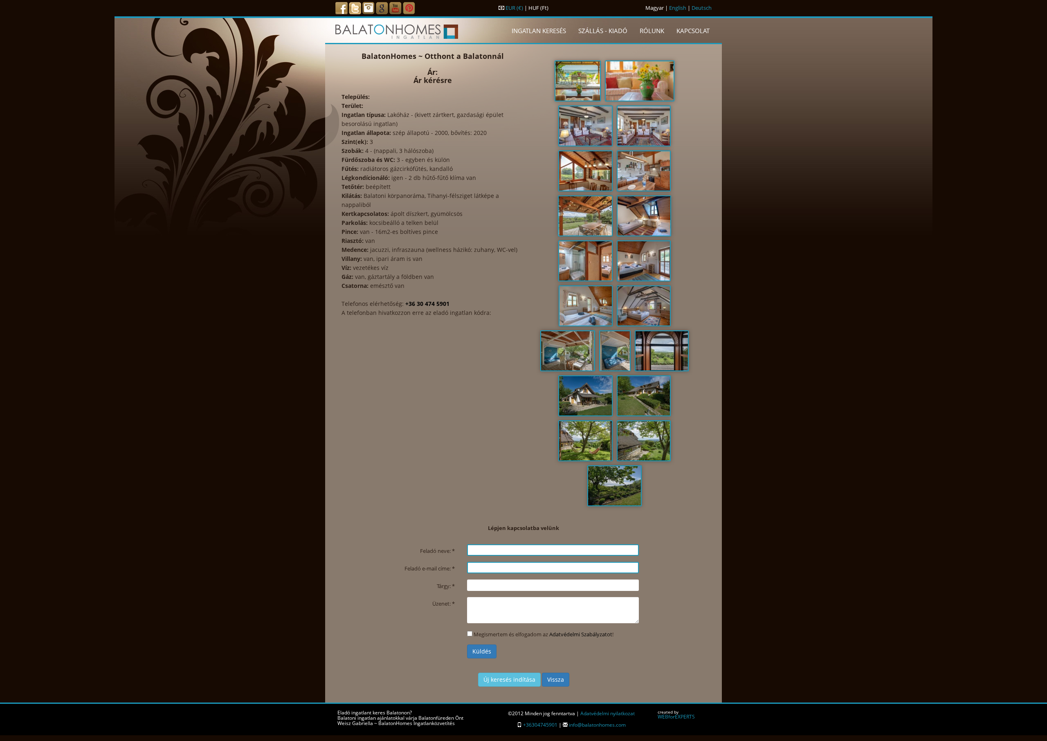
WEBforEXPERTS (676, 716)
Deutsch (702, 7)
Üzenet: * (443, 603)
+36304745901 (540, 724)
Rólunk (652, 31)
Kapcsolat (693, 31)
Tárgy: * (446, 586)
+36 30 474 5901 (427, 304)
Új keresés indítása (509, 679)
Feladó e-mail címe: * (429, 568)
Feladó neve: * (437, 551)
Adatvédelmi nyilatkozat (607, 713)
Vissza (555, 679)
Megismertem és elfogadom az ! (543, 634)
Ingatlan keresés (539, 31)
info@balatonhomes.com (597, 724)
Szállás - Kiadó (602, 31)
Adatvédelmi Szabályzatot (580, 634)
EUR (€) (514, 7)
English (677, 7)
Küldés (481, 651)
